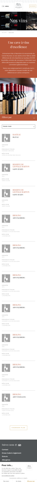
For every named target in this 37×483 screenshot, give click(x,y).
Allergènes (6, 460)
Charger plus (18, 427)
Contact (5, 450)
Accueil (4, 32)
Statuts (5, 456)
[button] (1, 96)
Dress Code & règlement (11, 453)
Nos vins (11, 32)
